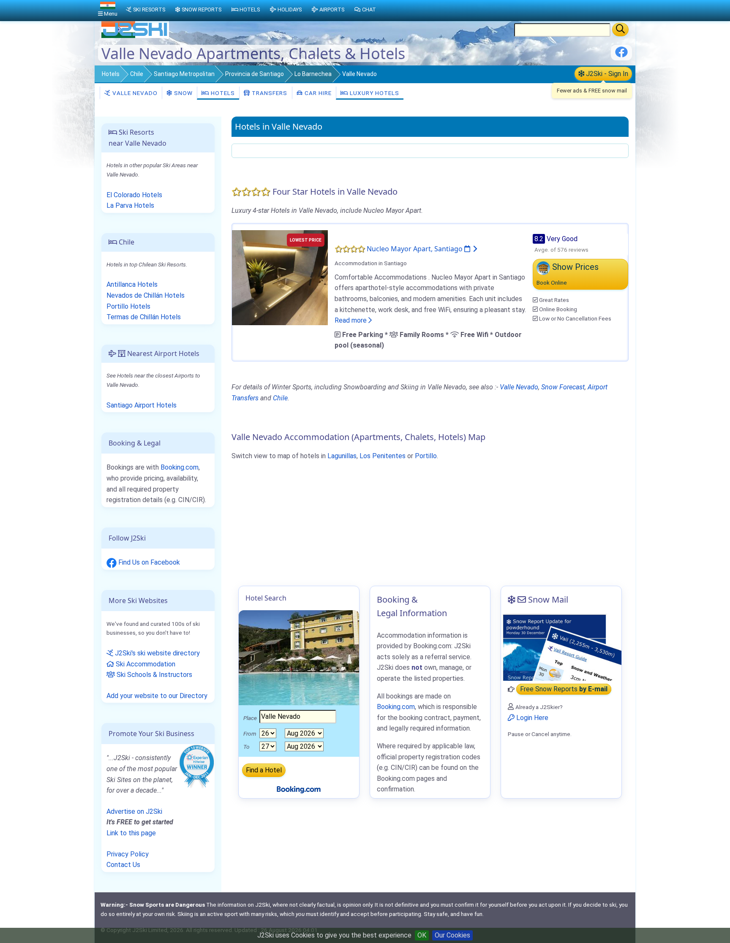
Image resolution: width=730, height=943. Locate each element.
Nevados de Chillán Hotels (145, 295)
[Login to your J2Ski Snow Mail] (561, 647)
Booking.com (180, 467)
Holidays (290, 9)
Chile (136, 74)
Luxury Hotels (373, 93)
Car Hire (317, 93)
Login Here (531, 718)
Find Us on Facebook (148, 562)
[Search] (620, 29)
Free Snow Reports (563, 689)
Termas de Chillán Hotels (143, 317)
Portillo (426, 456)
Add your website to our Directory (156, 696)
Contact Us (123, 865)
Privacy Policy (127, 854)
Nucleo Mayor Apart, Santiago (415, 248)
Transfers (268, 93)
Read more (351, 320)
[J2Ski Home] (135, 36)
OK (421, 935)
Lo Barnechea (313, 74)
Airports (331, 9)
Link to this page (131, 833)
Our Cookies (452, 935)
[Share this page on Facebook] (621, 55)
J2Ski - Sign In (606, 74)
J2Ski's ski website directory (156, 653)
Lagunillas (342, 456)
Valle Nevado (134, 93)
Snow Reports (201, 9)
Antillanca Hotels (132, 284)
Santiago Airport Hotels (141, 405)
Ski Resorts (149, 9)
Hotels (111, 74)
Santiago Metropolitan (184, 74)
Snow (182, 93)
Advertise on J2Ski (134, 811)
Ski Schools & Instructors (153, 675)
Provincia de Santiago (254, 74)
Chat (369, 9)
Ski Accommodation (144, 664)
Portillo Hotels (128, 306)
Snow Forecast (563, 387)
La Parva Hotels (130, 205)
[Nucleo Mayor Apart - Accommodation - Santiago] (280, 277)
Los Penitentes (383, 456)
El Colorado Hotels (134, 195)
